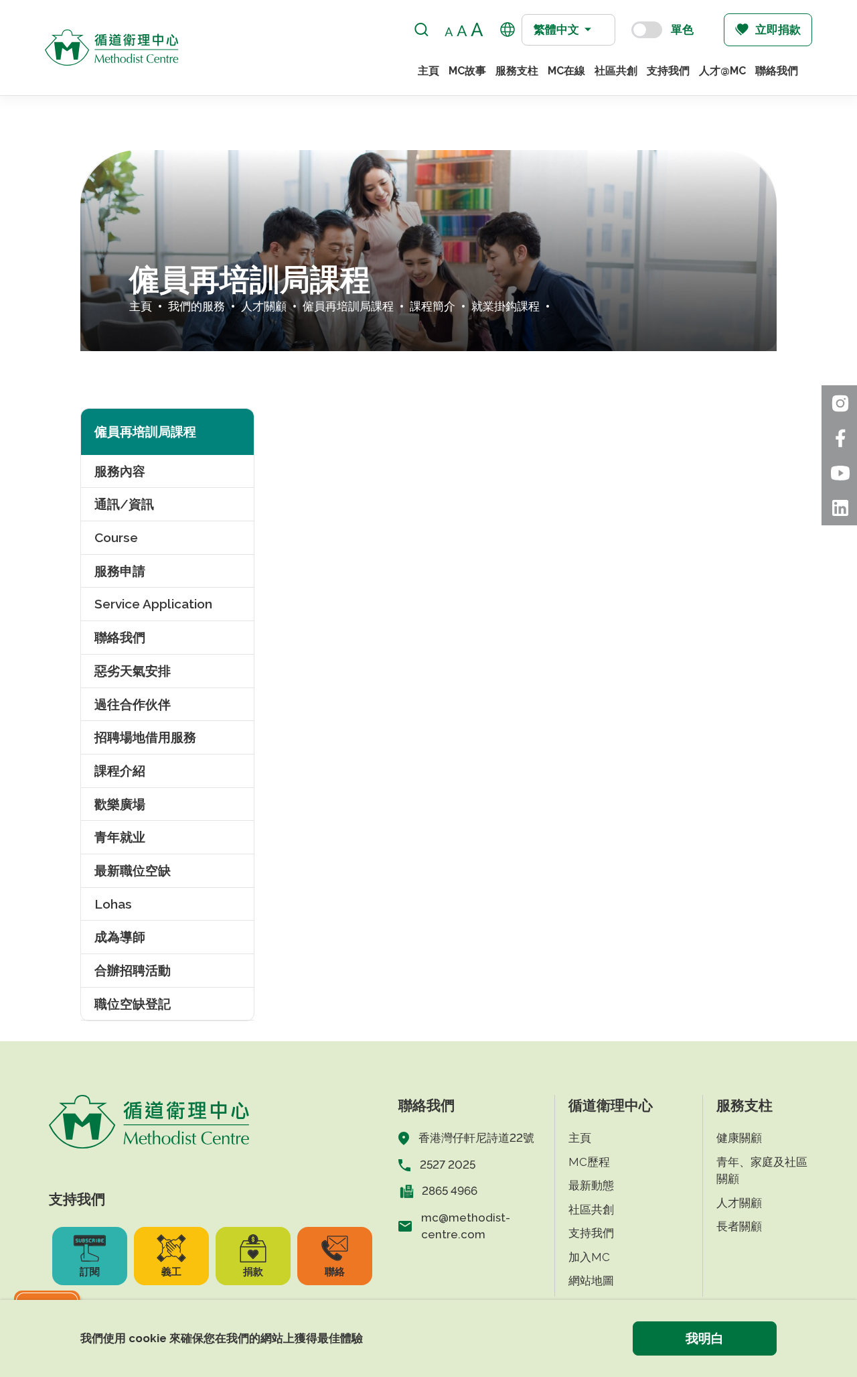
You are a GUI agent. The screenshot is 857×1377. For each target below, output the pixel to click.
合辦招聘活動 (132, 970)
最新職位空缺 (132, 870)
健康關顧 (739, 1137)
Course (116, 537)
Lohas (113, 904)
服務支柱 (516, 70)
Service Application (153, 603)
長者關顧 (739, 1226)
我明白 (705, 1338)
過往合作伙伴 (132, 704)
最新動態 (591, 1185)
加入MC (589, 1257)
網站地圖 (591, 1280)
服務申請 (119, 571)
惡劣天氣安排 (132, 670)
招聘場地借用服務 (145, 737)
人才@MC (722, 70)
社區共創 (616, 70)
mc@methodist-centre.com (465, 1226)
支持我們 (668, 70)
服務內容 (119, 471)
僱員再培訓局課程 (348, 306)
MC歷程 (589, 1162)
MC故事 (467, 70)
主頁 (428, 70)
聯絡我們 (776, 70)
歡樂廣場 (119, 804)
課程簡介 (432, 306)
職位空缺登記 (132, 1003)
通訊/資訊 (124, 504)
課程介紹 (119, 770)
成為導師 (119, 936)
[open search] (421, 30)
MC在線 (566, 70)
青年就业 (119, 837)
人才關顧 (264, 306)
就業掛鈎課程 (505, 306)
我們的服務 (196, 306)
